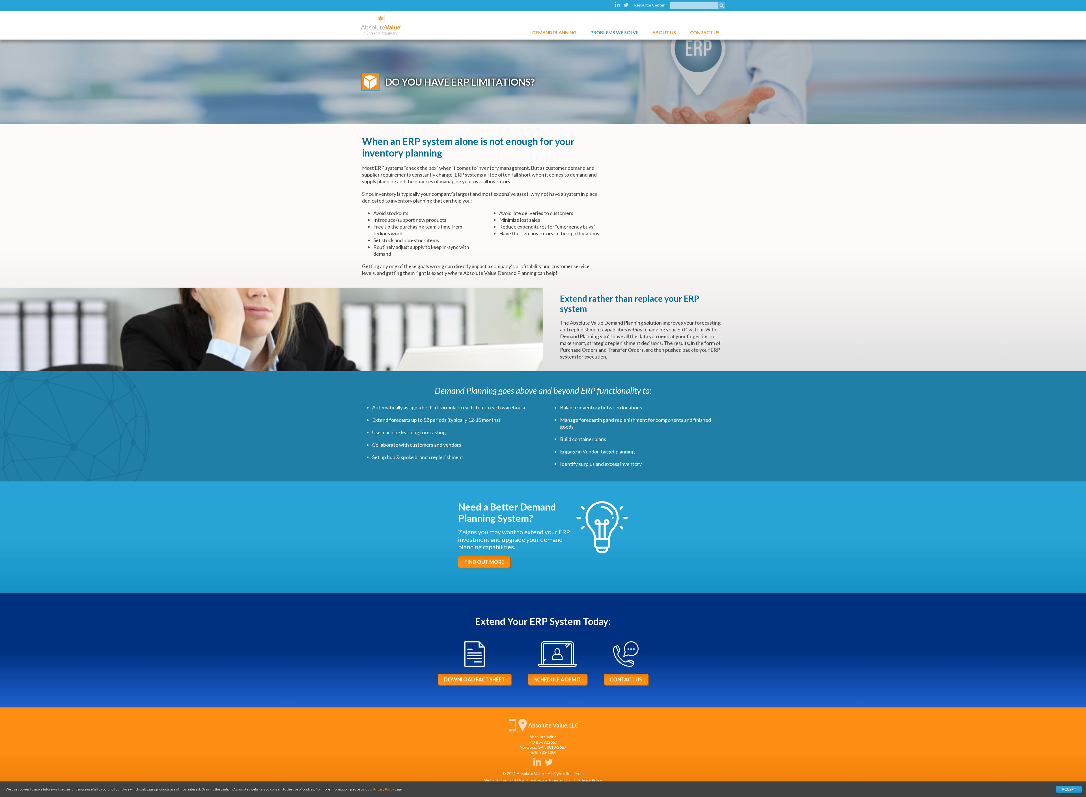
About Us (664, 32)
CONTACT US (626, 679)
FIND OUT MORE (484, 562)
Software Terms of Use (551, 780)
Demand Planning (554, 32)
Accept (1069, 789)
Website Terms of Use (504, 780)
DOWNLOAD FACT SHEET (474, 679)
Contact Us (704, 32)
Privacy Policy (590, 780)
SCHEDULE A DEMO (557, 679)
